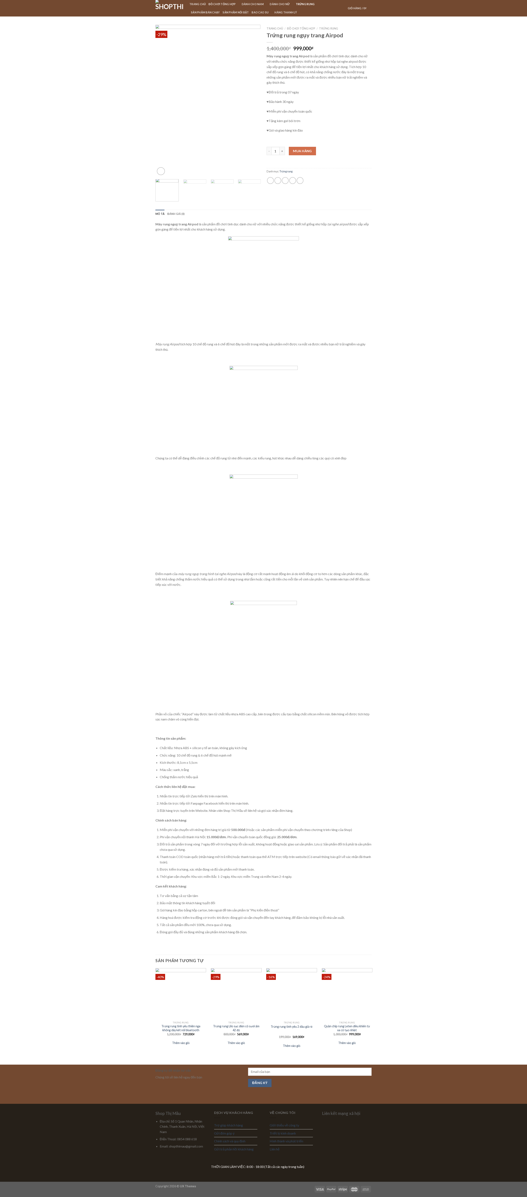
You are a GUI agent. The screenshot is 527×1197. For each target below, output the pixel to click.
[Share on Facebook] (270, 180)
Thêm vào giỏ (181, 1043)
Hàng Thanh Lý (285, 12)
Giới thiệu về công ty (284, 1125)
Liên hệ (275, 1149)
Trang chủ (197, 4)
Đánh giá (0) (175, 213)
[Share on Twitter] (277, 180)
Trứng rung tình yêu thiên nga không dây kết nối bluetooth (180, 1028)
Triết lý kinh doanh (283, 1133)
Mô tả (159, 213)
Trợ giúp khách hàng (228, 1125)
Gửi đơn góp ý (224, 1133)
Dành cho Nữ (280, 4)
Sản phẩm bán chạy (205, 12)
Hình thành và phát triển (286, 1141)
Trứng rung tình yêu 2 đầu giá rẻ (291, 1026)
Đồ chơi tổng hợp (222, 4)
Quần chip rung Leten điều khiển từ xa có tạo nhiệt (347, 1028)
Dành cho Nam (253, 4)
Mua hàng (302, 151)
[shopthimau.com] (169, 8)
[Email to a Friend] (285, 180)
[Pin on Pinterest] (292, 180)
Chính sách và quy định (229, 1141)
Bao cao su (260, 12)
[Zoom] (161, 171)
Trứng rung (305, 4)
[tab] (159, 214)
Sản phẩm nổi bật (236, 12)
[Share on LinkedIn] (300, 180)
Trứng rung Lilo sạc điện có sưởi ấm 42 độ (236, 1028)
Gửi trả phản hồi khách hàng (234, 1149)
